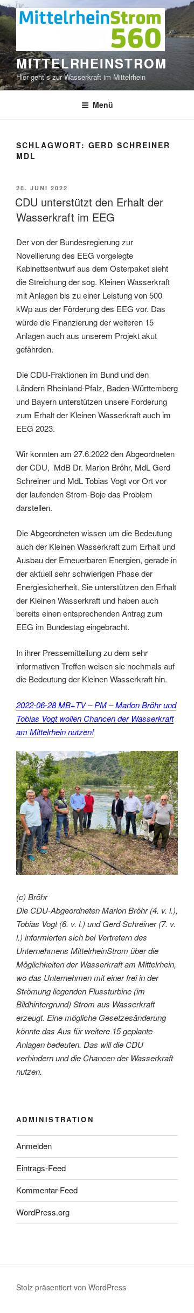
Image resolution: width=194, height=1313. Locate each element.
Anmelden (34, 1145)
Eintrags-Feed (41, 1167)
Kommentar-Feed (47, 1189)
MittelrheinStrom (91, 63)
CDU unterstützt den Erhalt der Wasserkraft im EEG (89, 209)
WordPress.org (43, 1212)
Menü (103, 104)
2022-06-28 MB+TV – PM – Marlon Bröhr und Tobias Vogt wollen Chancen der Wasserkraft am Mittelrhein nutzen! (96, 718)
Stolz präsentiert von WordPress (71, 1287)
